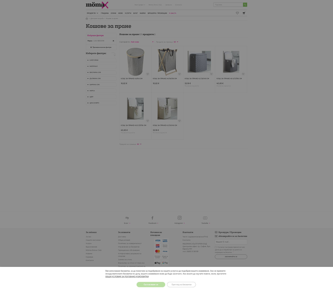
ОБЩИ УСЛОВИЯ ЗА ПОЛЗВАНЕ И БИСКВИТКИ (127, 276)
